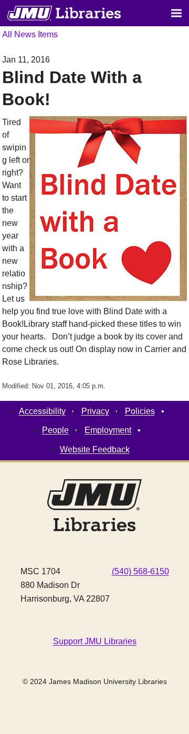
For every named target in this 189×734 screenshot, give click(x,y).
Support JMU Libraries (94, 641)
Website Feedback (95, 449)
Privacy (95, 411)
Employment (108, 430)
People (55, 430)
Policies (140, 411)
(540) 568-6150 (140, 571)
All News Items (30, 34)
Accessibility (42, 411)
